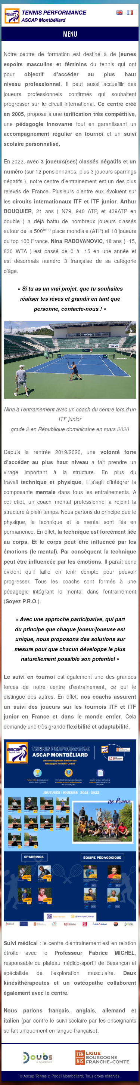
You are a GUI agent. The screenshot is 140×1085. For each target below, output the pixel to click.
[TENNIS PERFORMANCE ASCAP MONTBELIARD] (45, 21)
